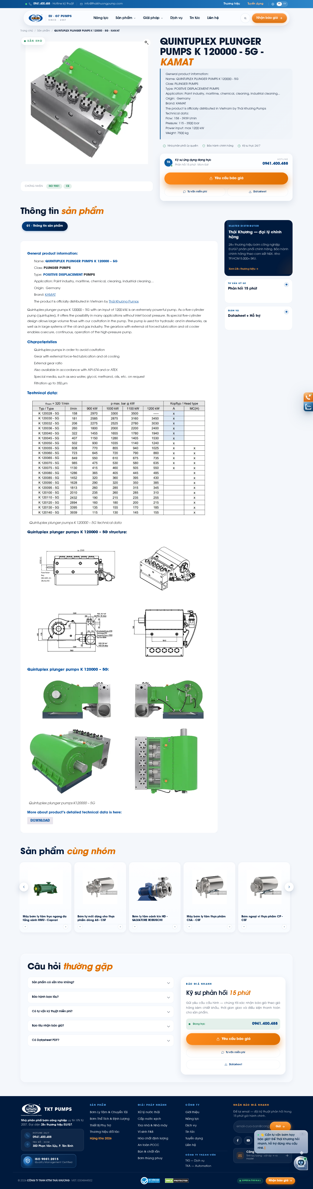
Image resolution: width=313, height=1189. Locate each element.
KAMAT (50, 295)
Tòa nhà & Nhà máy (152, 1125)
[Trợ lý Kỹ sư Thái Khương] (301, 1162)
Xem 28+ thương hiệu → (243, 269)
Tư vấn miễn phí (197, 191)
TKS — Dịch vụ (194, 1161)
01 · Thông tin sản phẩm (45, 226)
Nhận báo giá (278, 1180)
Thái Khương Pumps (124, 301)
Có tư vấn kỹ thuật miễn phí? (52, 1011)
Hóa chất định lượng (153, 1138)
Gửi (278, 1126)
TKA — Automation (198, 1166)
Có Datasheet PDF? (45, 1040)
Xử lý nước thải (149, 1112)
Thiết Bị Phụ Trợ (100, 1125)
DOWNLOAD (40, 820)
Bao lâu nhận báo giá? (48, 1026)
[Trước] (24, 887)
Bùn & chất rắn (149, 1151)
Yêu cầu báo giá (229, 178)
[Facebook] (237, 1140)
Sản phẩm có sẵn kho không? (53, 982)
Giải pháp (151, 18)
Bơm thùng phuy (150, 1158)
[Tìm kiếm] (245, 18)
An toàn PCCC (148, 1145)
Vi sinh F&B (145, 1132)
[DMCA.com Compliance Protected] (177, 1180)
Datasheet (259, 191)
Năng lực (100, 18)
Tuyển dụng (255, 4)
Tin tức (195, 18)
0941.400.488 (275, 164)
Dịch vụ (176, 18)
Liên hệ (212, 18)
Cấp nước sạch (149, 1119)
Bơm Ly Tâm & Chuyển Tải (109, 1112)
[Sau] (289, 887)
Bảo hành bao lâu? (45, 997)
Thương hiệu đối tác (104, 1132)
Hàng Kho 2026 (101, 1138)
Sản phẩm (124, 18)
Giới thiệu (192, 1112)
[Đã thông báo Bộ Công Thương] (150, 1180)
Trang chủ (26, 31)
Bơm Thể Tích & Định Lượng (109, 1119)
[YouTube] (248, 1140)
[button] (147, 43)
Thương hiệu (232, 4)
